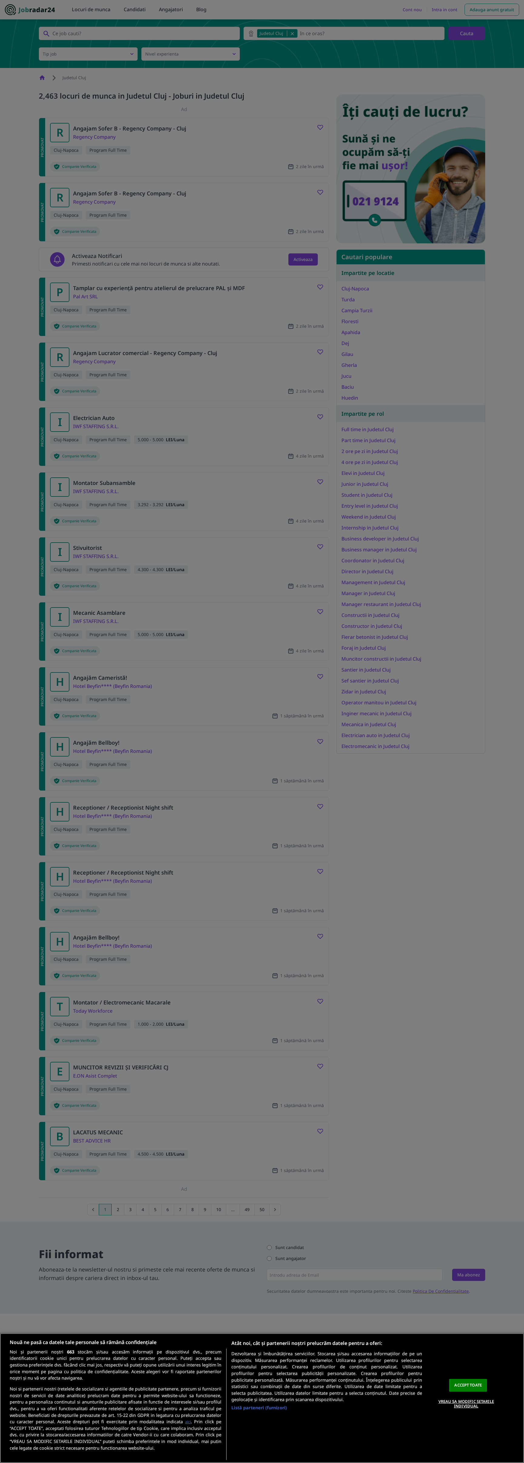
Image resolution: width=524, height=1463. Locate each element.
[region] (262, 1398)
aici (188, 1421)
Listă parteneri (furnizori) (259, 1408)
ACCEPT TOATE (468, 1385)
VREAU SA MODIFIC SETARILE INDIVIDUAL (466, 1404)
